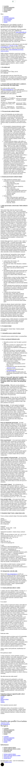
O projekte (6, 6)
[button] (14, 14)
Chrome (2, 696)
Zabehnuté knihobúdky (9, 7)
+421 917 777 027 (13, 45)
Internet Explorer (5, 699)
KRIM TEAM (8, 762)
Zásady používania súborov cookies (12, 748)
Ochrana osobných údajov (10, 747)
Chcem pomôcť (7, 10)
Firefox (2, 700)
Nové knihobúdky (8, 8)
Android (3, 702)
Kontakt (5, 11)
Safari (2, 698)
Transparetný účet (8, 750)
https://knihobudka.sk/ (21, 32)
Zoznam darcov (7, 751)
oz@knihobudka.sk (5, 46)
